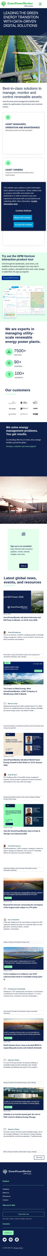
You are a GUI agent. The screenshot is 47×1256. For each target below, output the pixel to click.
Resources (6, 1196)
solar (18, 657)
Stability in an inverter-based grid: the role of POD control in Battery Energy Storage (21, 1115)
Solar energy (25, 797)
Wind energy (12, 799)
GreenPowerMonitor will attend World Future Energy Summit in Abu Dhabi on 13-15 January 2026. (22, 762)
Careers (5, 1200)
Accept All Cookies (23, 225)
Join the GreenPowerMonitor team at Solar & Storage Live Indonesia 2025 (21, 832)
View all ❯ (39, 1157)
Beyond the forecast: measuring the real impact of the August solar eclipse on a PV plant (23, 906)
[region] (23, 206)
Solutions (6, 1189)
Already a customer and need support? (21, 446)
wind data (37, 726)
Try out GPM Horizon (11, 278)
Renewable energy (9, 655)
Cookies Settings (23, 210)
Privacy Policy (18, 1248)
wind (31, 726)
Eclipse (5, 942)
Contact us (8, 31)
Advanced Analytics (9, 726)
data (17, 868)
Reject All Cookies (22, 218)
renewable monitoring (10, 657)
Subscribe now (23, 1214)
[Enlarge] (42, 288)
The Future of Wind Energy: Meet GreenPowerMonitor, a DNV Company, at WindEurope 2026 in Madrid (20, 691)
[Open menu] (40, 4)
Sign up (23, 566)
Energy (5, 797)
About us (6, 1193)
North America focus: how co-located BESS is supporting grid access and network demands (23, 1046)
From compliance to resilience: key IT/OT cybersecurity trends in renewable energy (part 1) (22, 976)
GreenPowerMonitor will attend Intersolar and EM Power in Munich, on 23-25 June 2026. (22, 618)
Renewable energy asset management (27, 655)
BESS (5, 1152)
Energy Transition (12, 1011)
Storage (23, 657)
